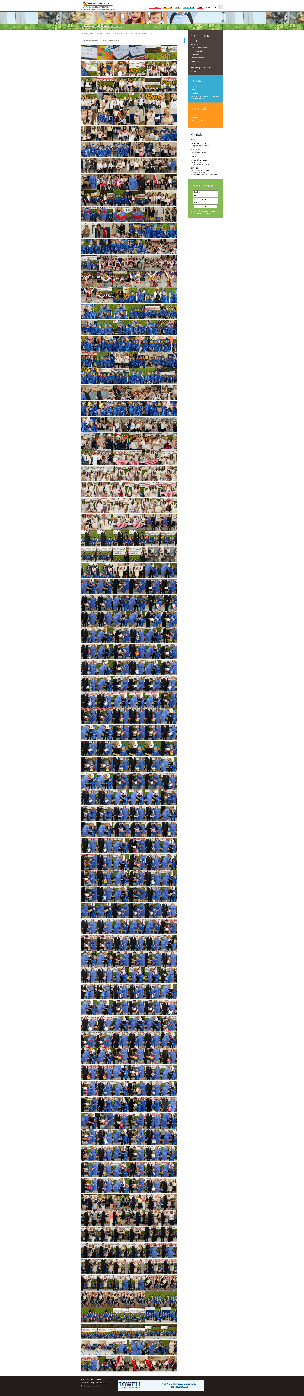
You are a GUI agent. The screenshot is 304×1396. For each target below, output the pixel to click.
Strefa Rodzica (202, 186)
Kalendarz (194, 93)
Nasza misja (195, 44)
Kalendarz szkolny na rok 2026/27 (107, 26)
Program (194, 86)
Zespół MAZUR (196, 54)
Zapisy (193, 114)
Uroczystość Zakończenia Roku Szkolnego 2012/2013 (134, 33)
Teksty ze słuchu (197, 120)
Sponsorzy (194, 64)
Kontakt (200, 7)
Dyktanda (194, 117)
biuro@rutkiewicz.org (198, 152)
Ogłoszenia (168, 7)
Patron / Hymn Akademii (199, 48)
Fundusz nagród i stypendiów (201, 68)
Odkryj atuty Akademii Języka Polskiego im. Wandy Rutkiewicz (205, 97)
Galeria (177, 7)
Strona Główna (155, 7)
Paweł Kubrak (103, 1382)
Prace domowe (188, 7)
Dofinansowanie (197, 51)
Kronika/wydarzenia (198, 58)
